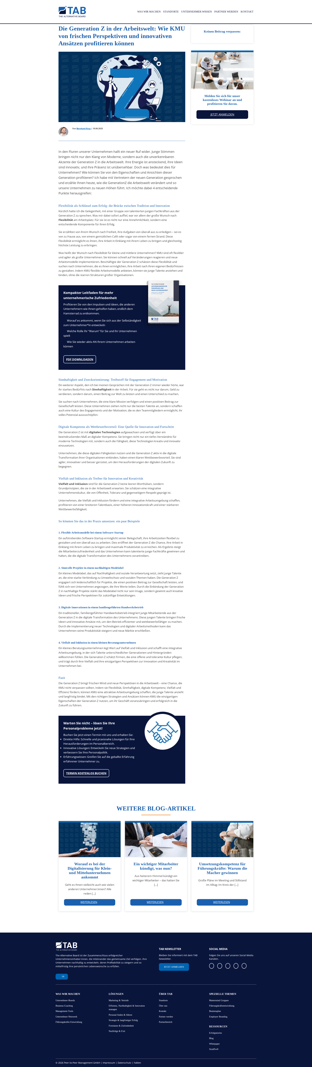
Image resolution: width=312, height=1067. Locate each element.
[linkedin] (220, 966)
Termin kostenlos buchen (86, 773)
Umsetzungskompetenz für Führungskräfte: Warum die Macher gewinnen (222, 870)
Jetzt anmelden (222, 114)
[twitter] (229, 966)
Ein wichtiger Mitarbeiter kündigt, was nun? (156, 866)
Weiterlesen (88, 902)
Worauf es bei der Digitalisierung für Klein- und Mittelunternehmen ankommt (89, 870)
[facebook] (212, 966)
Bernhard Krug (84, 128)
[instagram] (247, 966)
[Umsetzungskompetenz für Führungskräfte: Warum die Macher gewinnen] (222, 839)
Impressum (109, 1062)
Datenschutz (124, 1062)
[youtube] (238, 966)
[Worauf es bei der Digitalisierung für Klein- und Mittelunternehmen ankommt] (90, 839)
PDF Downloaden (79, 359)
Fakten (137, 1062)
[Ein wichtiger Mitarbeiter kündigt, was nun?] (156, 839)
